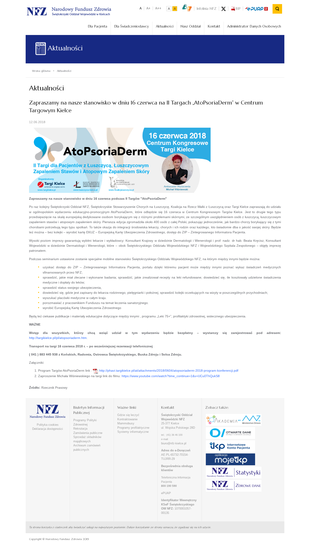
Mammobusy (125, 423)
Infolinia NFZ (207, 8)
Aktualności (164, 26)
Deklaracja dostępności (47, 429)
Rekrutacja (80, 428)
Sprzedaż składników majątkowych (87, 439)
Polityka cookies (48, 424)
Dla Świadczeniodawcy (131, 26)
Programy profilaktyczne (133, 427)
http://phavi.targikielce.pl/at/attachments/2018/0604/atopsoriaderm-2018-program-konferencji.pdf (168, 370)
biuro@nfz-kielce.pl (173, 443)
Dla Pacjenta (97, 26)
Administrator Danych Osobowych (254, 26)
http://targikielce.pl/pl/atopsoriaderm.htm (58, 338)
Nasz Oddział (190, 26)
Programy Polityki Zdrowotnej (85, 422)
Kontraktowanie (127, 419)
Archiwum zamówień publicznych (86, 447)
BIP (238, 8)
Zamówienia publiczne (87, 433)
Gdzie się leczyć (128, 415)
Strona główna (41, 70)
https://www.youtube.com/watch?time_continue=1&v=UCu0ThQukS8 (171, 376)
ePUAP (166, 493)
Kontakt (214, 26)
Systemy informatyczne (133, 431)
